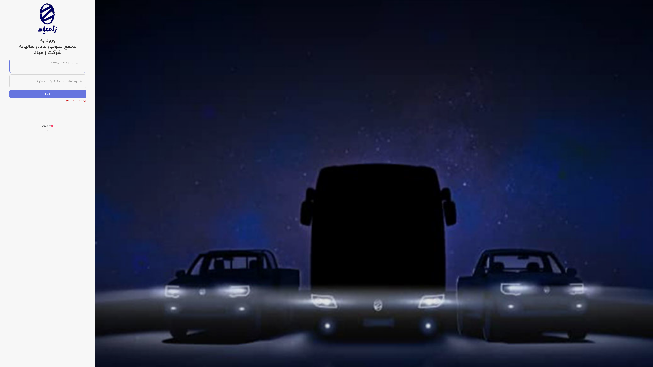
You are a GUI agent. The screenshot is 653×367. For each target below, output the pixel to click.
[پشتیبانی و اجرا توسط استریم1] (47, 126)
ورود (48, 94)
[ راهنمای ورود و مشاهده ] (74, 100)
